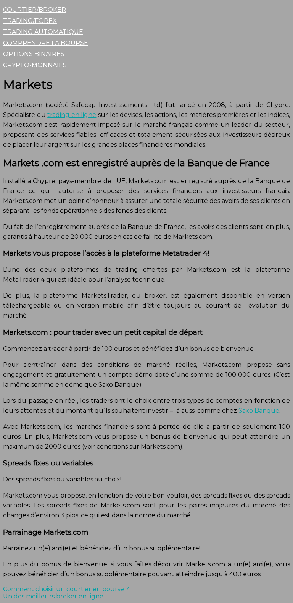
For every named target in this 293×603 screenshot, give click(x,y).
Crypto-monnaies (35, 65)
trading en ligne (71, 114)
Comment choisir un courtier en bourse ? (66, 589)
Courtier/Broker (34, 9)
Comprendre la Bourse (45, 43)
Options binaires (33, 54)
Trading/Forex (30, 20)
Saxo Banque (258, 410)
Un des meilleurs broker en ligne (53, 596)
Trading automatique (43, 32)
